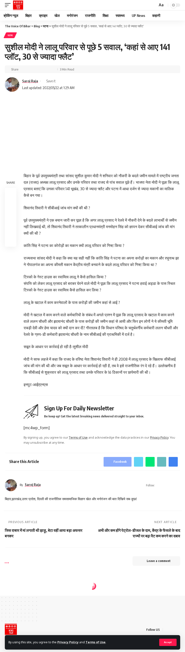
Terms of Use (96, 642)
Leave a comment (159, 561)
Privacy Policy (68, 642)
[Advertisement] (92, 129)
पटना (10, 35)
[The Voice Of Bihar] (18, 5)
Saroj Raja (30, 81)
